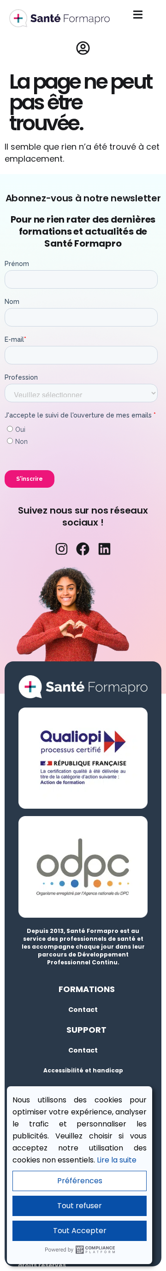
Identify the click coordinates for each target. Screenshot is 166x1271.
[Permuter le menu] (137, 14)
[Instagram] (61, 548)
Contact (83, 1009)
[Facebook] (83, 548)
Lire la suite (116, 1160)
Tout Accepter (80, 1230)
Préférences (79, 1180)
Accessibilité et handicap (83, 1070)
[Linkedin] (104, 548)
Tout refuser (79, 1205)
